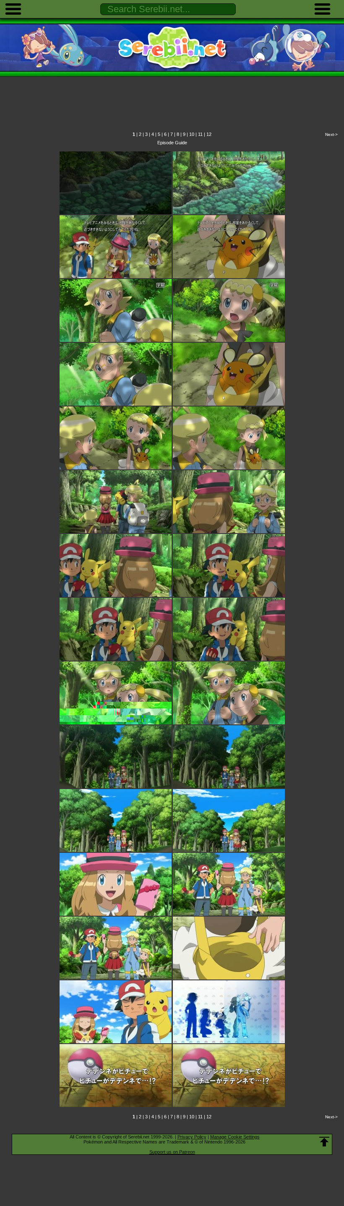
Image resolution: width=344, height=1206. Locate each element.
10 (191, 134)
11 (200, 134)
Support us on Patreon (172, 1151)
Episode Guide (172, 142)
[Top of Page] (324, 1142)
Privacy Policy (191, 1136)
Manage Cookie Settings (235, 1136)
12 (208, 134)
